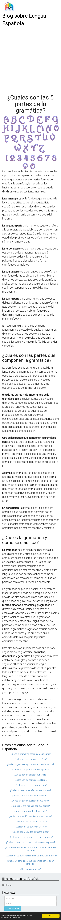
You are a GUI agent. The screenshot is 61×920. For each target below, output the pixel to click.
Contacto (7, 885)
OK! (50, 916)
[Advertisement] (30, 59)
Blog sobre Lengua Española (24, 19)
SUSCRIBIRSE (12, 908)
